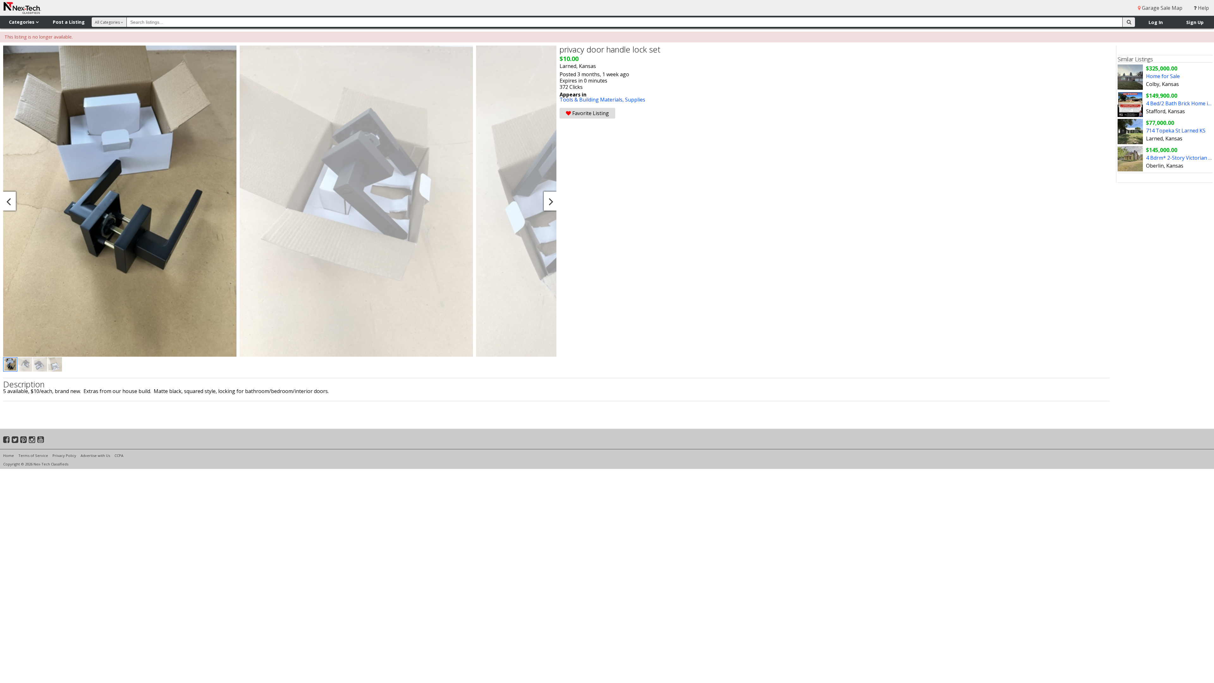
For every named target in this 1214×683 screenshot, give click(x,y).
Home (8, 455)
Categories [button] (22, 22)
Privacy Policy (64, 455)
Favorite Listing (590, 113)
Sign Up (1195, 22)
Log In (1156, 22)
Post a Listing (69, 22)
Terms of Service (33, 455)
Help (1203, 7)
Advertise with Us (95, 455)
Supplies (635, 99)
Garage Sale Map (1161, 7)
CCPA (118, 455)
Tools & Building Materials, (592, 99)
